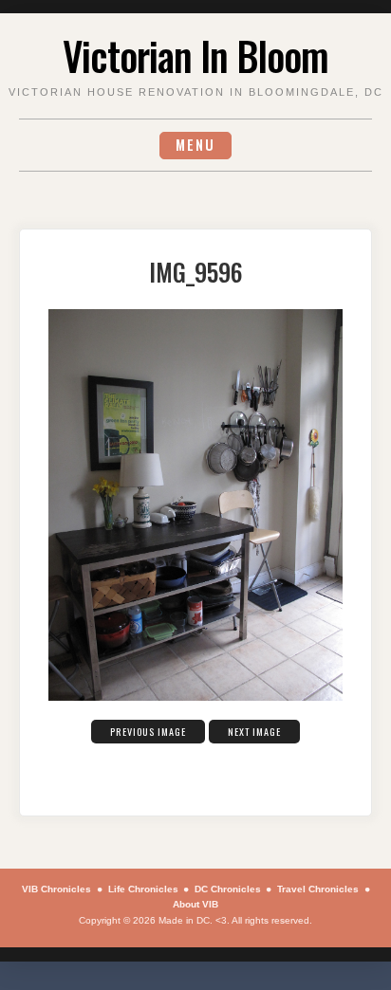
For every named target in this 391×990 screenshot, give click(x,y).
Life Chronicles (143, 889)
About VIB (195, 904)
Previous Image (148, 731)
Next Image (254, 731)
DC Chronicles (228, 889)
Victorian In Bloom (195, 55)
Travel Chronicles (318, 889)
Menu (195, 145)
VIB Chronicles (56, 889)
